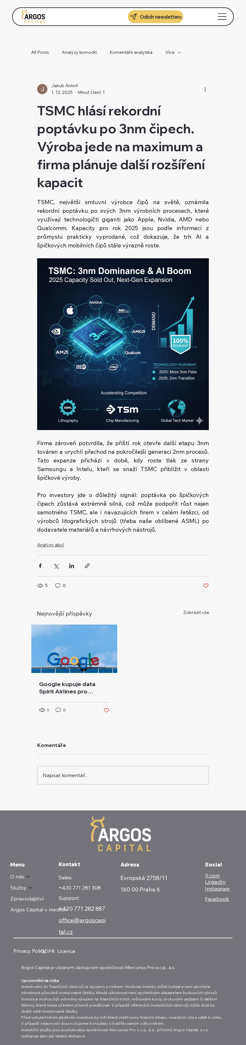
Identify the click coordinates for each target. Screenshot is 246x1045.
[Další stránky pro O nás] (27, 876)
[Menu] (222, 16)
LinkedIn (215, 882)
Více (170, 52)
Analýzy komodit (79, 52)
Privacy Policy (29, 951)
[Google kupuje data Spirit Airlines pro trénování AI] (74, 649)
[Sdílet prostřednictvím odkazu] (87, 566)
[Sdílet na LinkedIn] (72, 566)
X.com (212, 875)
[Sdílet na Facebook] (40, 566)
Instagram (217, 888)
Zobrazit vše (196, 612)
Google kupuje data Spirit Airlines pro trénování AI (67, 687)
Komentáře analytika (131, 52)
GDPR (48, 951)
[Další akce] (205, 89)
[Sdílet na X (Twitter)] (56, 566)
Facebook (217, 899)
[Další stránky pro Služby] (30, 887)
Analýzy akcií (50, 545)
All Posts (40, 52)
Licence (66, 951)
